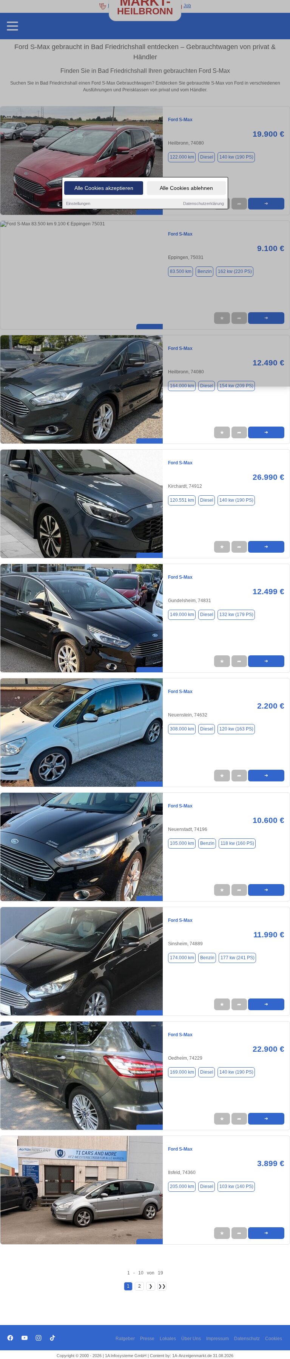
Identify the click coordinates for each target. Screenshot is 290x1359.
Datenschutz (247, 1338)
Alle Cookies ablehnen (186, 188)
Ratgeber (125, 1338)
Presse (147, 1338)
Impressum (217, 1338)
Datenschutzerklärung (203, 203)
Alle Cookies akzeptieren (103, 188)
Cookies (273, 1338)
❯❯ (162, 1286)
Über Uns (191, 1338)
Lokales (168, 1338)
